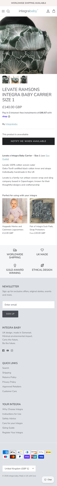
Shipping (6, 372)
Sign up (10, 314)
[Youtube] (8, 350)
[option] (28, 45)
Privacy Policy (9, 381)
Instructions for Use (11, 413)
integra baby (13, 476)
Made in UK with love (27, 476)
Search (5, 367)
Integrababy (12, 124)
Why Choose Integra (12, 409)
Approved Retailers (11, 386)
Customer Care (9, 391)
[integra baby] (28, 11)
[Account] (47, 11)
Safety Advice (9, 418)
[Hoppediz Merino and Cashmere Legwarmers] (14, 210)
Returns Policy (9, 377)
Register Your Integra (12, 432)
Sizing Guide (8, 427)
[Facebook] (3, 350)
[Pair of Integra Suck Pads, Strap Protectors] (42, 210)
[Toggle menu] (3, 11)
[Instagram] (12, 350)
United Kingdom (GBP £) (17, 468)
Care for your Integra (12, 423)
